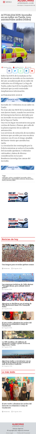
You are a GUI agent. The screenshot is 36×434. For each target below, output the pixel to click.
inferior (22, 179)
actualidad (16, 178)
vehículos (5, 178)
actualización (6, 179)
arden (11, 178)
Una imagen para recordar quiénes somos (18, 265)
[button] (9, 71)
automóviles (15, 179)
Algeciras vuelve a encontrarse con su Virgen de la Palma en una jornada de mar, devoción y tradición (16, 362)
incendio (24, 178)
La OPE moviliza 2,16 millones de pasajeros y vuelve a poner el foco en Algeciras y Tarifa (16, 343)
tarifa (4, 180)
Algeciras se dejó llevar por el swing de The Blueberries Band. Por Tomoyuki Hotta (17, 305)
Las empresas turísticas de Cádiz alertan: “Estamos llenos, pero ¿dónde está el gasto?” (17, 285)
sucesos (9, 180)
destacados (29, 179)
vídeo (29, 178)
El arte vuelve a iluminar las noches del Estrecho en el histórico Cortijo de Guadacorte (17, 324)
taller (14, 180)
